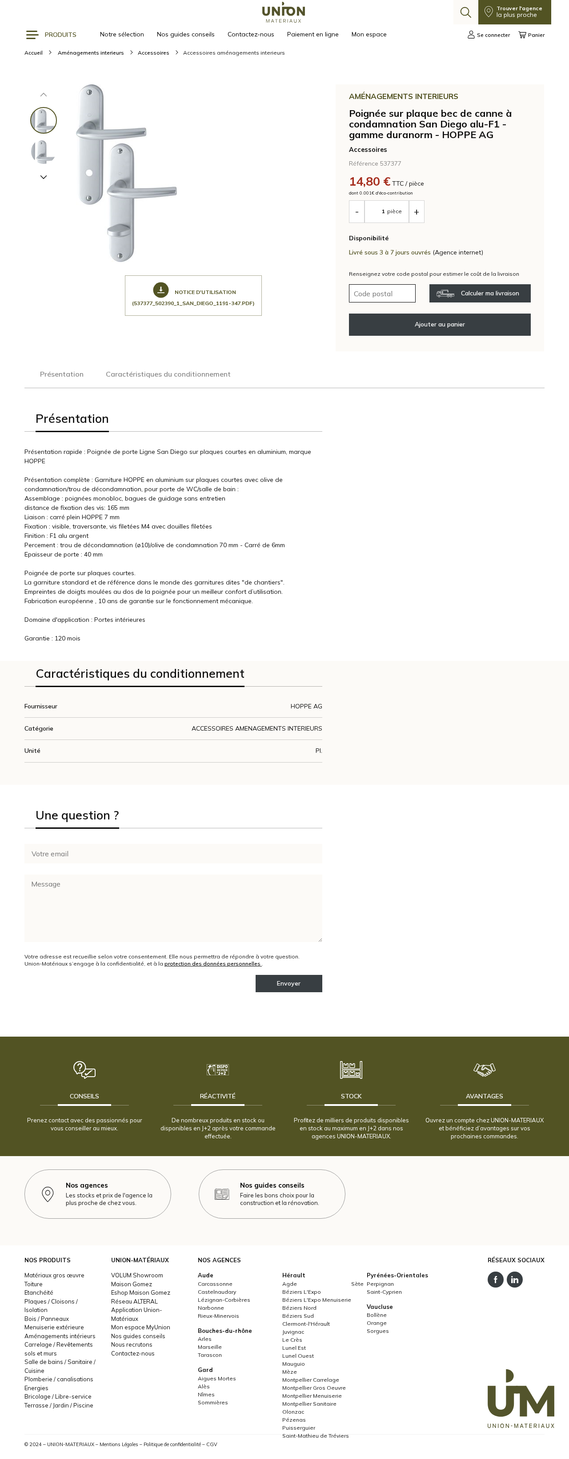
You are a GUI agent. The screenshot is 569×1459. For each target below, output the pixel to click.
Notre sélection (123, 34)
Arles (205, 1339)
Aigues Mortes (217, 1378)
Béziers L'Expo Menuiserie (316, 1299)
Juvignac (293, 1331)
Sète (357, 1283)
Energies (36, 1387)
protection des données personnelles (213, 963)
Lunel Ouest (298, 1355)
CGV (211, 1444)
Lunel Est (294, 1347)
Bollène (377, 1315)
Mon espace (369, 34)
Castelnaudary (217, 1291)
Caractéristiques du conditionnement (168, 374)
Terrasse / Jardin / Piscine (58, 1405)
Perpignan (380, 1283)
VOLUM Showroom (137, 1275)
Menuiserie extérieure (54, 1327)
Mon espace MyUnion (140, 1327)
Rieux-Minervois (218, 1315)
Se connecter (493, 35)
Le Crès (292, 1339)
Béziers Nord (299, 1307)
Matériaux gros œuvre (54, 1275)
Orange (377, 1323)
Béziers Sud (298, 1315)
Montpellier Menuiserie (312, 1395)
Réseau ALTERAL (134, 1301)
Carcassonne (215, 1283)
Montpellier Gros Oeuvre (314, 1387)
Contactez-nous (252, 34)
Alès (204, 1386)
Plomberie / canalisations (58, 1379)
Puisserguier (298, 1427)
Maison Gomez (131, 1284)
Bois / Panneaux (46, 1318)
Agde (289, 1283)
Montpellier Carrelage (310, 1379)
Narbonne (211, 1307)
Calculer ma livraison (490, 293)
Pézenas (294, 1419)
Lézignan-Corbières (224, 1299)
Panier (536, 35)
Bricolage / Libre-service (58, 1396)
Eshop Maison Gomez (140, 1292)
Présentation (62, 374)
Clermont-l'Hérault (306, 1323)
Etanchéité (38, 1292)
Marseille (210, 1347)
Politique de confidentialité (172, 1444)
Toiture (33, 1284)
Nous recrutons (131, 1344)
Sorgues (378, 1331)
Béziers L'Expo (301, 1291)
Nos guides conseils (186, 34)
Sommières (213, 1402)
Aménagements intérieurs (60, 1336)
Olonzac (293, 1411)
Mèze (289, 1371)
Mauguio (293, 1363)
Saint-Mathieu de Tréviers (315, 1435)
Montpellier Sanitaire (309, 1403)
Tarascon (210, 1355)
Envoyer (289, 983)
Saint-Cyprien (384, 1291)
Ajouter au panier (440, 324)
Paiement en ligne (314, 34)
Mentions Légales (119, 1444)
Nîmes (206, 1394)
